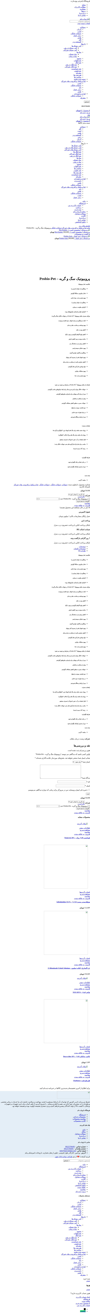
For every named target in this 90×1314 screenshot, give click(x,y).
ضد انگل (78, 63)
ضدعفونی (77, 71)
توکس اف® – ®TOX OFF (81, 992)
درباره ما (82, 1136)
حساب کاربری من (74, 205)
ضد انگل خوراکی (71, 67)
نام (88, 782)
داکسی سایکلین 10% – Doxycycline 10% (76, 1056)
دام (80, 87)
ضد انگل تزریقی (71, 65)
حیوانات (83, 27)
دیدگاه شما (85, 778)
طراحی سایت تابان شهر (63, 1157)
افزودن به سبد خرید (83, 501)
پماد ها (79, 52)
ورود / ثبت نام (81, 1191)
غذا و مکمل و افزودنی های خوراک (73, 81)
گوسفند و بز (77, 42)
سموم (79, 58)
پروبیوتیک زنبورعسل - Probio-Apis (74, 238)
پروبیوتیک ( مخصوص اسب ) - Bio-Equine (72, 232)
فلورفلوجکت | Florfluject (81, 1081)
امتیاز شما (85, 762)
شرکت (87, 495)
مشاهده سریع (85, 830)
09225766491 (70, 1147)
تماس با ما (82, 1138)
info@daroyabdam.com (68, 1151)
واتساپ (83, 1311)
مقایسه (83, 1189)
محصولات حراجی (79, 1117)
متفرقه (78, 73)
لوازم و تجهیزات (80, 94)
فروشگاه (82, 1115)
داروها (83, 44)
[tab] (43, 547)
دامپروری (77, 1271)
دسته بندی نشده (80, 79)
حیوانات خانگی (76, 33)
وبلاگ (84, 1132)
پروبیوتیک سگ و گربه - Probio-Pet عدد (73, 499)
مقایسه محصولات (79, 1119)
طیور (79, 38)
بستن (88, 1281)
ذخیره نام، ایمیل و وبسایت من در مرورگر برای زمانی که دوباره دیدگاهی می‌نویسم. (57, 790)
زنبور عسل (77, 36)
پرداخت (78, 207)
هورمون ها (77, 75)
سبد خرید (78, 210)
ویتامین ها (77, 77)
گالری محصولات (80, 1121)
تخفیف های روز (84, 226)
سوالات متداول (80, 1134)
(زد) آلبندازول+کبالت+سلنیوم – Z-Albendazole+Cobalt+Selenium (69, 968)
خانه (88, 228)
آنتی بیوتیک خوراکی (70, 50)
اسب (79, 31)
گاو (80, 40)
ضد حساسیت (76, 69)
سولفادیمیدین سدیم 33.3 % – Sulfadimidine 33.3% (73, 902)
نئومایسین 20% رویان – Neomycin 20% (77, 838)
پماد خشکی (73, 54)
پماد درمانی (73, 56)
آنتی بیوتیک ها (76, 46)
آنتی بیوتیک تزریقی (70, 48)
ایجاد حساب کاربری (83, 1297)
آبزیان (79, 29)
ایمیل (87, 786)
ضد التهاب (77, 60)
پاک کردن (81, 497)
